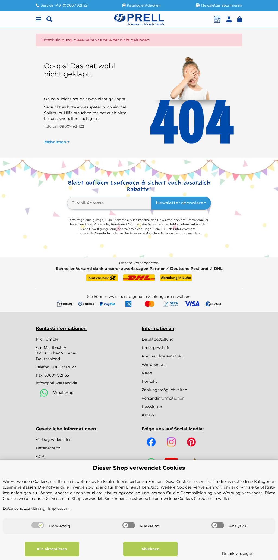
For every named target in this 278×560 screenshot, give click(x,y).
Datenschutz (48, 448)
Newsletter (152, 406)
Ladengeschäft (156, 347)
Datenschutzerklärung (24, 508)
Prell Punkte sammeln (163, 356)
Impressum (59, 508)
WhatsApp (63, 392)
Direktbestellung (158, 339)
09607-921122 (71, 126)
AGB (40, 456)
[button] (229, 19)
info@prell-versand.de (56, 383)
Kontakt (149, 381)
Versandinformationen (163, 398)
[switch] (37, 525)
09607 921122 (63, 367)
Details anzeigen (237, 553)
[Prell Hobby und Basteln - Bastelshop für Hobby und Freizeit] (139, 19)
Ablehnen (150, 549)
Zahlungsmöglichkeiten (164, 389)
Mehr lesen (55, 141)
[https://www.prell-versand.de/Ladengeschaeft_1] (217, 19)
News (147, 373)
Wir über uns (154, 364)
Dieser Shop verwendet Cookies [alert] (139, 468)
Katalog (149, 415)
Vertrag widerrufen (54, 439)
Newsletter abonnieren (181, 203)
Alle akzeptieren (52, 549)
